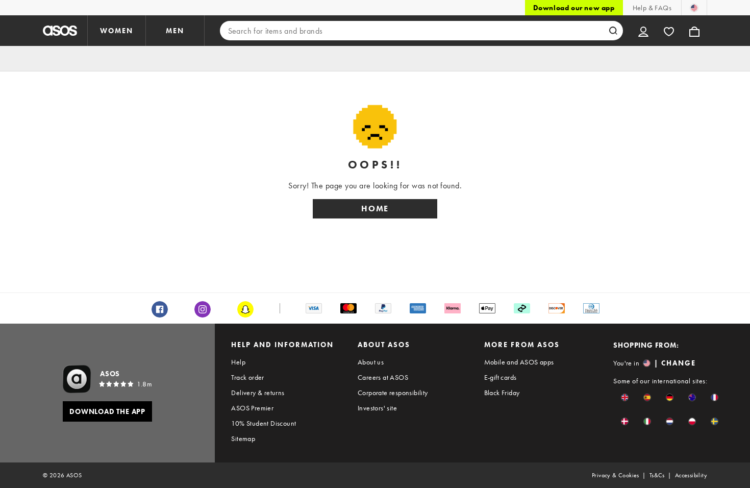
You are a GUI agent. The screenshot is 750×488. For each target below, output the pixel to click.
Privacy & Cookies (615, 475)
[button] (625, 397)
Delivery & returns (257, 392)
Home (375, 208)
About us (371, 362)
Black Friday (502, 392)
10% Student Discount (263, 423)
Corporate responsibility (393, 392)
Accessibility (691, 475)
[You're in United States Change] (694, 7)
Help (238, 362)
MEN (175, 30)
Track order (247, 377)
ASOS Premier (252, 407)
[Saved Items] (669, 30)
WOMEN (116, 30)
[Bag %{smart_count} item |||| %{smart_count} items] (694, 30)
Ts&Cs (657, 475)
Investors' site (377, 407)
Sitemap (243, 438)
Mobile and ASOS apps (519, 362)
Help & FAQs (652, 7)
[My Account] (643, 30)
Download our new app (574, 7)
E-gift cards (500, 377)
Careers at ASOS (383, 377)
